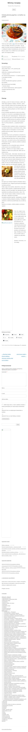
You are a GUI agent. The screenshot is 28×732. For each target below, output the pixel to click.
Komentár (4, 372)
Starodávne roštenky (15, 564)
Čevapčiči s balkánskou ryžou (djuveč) (13, 614)
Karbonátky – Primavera (10, 612)
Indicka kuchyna (7, 608)
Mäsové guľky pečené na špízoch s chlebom (14, 651)
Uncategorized (6, 717)
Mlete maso (16, 345)
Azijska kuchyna (7, 598)
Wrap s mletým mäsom (9, 617)
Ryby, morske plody (7, 709)
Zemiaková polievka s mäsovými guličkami (14, 615)
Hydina (4, 607)
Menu (14, 9)
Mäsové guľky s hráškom (10, 647)
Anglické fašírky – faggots (10, 692)
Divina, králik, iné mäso (8, 603)
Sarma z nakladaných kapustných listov (13, 621)
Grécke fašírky (7, 682)
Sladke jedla (6, 714)
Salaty (4, 713)
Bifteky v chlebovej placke (10, 684)
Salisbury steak (8, 674)
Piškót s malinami (5, 545)
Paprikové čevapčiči (9, 628)
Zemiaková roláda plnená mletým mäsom (14, 635)
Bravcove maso (6, 600)
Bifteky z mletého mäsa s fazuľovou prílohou (15, 696)
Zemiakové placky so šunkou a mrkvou (10, 552)
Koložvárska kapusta (9, 669)
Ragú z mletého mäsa (9, 660)
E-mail (3, 393)
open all (4, 596)
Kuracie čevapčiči (8, 662)
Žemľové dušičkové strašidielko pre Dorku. (14, 683)
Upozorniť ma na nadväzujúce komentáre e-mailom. (12, 411)
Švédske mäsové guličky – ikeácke (12, 639)
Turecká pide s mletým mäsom (11, 613)
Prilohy (4, 708)
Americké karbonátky (9, 664)
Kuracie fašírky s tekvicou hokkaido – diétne (14, 679)
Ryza (4, 712)
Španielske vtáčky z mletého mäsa (12, 643)
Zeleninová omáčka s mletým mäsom (13, 618)
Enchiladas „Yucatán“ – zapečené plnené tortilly (15, 619)
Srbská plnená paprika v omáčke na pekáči (14, 632)
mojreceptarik (5, 566)
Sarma (5, 653)
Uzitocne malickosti (7, 718)
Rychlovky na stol (7, 710)
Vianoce (3, 721)
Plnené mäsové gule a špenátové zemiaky (14, 649)
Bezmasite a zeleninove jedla (10, 599)
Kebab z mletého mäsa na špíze (12, 697)
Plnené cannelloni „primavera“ (11, 622)
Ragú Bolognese (8, 671)
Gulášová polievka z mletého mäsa (12, 630)
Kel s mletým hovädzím (9, 644)
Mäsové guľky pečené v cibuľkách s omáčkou (15, 623)
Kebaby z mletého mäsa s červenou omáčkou (15, 667)
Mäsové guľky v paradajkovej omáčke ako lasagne (16, 656)
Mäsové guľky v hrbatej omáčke (11, 678)
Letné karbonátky (8, 665)
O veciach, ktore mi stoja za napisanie (12, 704)
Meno (3, 388)
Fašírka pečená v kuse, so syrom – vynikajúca (15, 657)
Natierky (5, 703)
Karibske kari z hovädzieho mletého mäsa (14, 695)
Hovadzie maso (6, 605)
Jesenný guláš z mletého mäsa (11, 641)
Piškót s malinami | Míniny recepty (9, 567)
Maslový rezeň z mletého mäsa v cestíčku (14, 661)
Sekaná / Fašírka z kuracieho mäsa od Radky (14, 687)
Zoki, (14, 43)
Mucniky (5, 701)
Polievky (5, 706)
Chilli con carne (8, 693)
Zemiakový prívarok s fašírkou (11, 645)
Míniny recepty (14, 3)
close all (9, 596)
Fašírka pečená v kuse (9, 673)
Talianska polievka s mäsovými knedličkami (13, 700)
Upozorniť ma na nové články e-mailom (11, 416)
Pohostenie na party (8, 705)
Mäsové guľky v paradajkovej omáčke (13, 690)
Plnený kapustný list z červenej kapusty (13, 675)
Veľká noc (5, 719)
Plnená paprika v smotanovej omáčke (13, 691)
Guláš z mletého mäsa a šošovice (12, 686)
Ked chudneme (6, 609)
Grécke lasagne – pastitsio (10, 670)
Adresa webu (5, 399)
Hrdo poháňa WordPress (7, 729)
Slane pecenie (6, 716)
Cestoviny (5, 601)
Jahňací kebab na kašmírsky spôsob (12, 654)
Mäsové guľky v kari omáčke (11, 627)
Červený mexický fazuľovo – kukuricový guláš (11, 547)
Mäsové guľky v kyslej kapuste (11, 625)
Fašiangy (5, 604)
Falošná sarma (7, 640)
